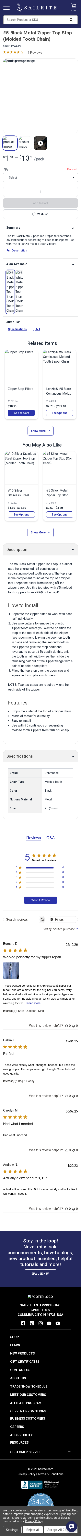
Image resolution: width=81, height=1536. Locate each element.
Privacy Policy (26, 1474)
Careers (17, 1427)
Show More (38, 430)
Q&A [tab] (50, 837)
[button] (10, 143)
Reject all (33, 1530)
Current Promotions (28, 1411)
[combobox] (60, 929)
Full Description (16, 250)
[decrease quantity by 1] (7, 192)
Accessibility (21, 1435)
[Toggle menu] (8, 7)
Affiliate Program (25, 1403)
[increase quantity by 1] (74, 192)
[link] (10, 291)
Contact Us (20, 1370)
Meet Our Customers (28, 1395)
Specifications (17, 329)
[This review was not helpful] (73, 1026)
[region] (40, 868)
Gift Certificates (24, 1362)
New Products (22, 1353)
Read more (33, 1003)
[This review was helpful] (66, 1026)
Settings (12, 1530)
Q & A (36, 329)
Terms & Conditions (51, 1474)
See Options (59, 412)
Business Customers (27, 1418)
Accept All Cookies (60, 1530)
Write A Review (40, 900)
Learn (15, 1345)
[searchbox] (21, 919)
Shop (14, 1337)
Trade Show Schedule (28, 1386)
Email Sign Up (40, 1273)
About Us (18, 1378)
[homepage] (37, 8)
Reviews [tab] (33, 837)
